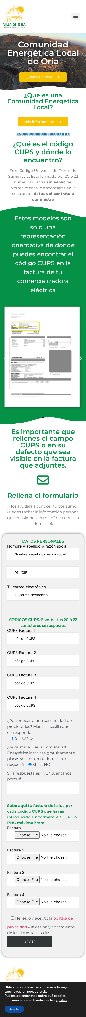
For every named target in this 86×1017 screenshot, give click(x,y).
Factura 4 (15, 895)
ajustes (61, 1000)
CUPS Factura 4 (21, 697)
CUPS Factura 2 (21, 653)
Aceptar (14, 1009)
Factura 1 (15, 828)
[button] (5, 358)
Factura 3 (15, 872)
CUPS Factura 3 (21, 675)
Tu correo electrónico (26, 587)
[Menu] (75, 16)
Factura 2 (15, 850)
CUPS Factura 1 (21, 630)
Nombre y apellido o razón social (37, 546)
